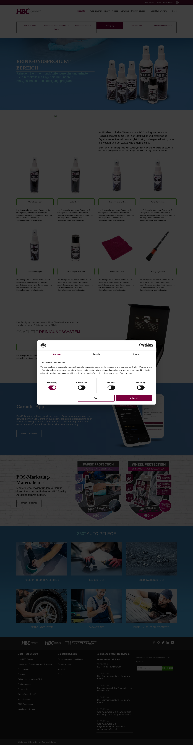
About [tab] (136, 354)
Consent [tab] (57, 354)
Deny (96, 398)
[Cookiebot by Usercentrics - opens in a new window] (141, 345)
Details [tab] (96, 354)
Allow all (134, 398)
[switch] (81, 388)
